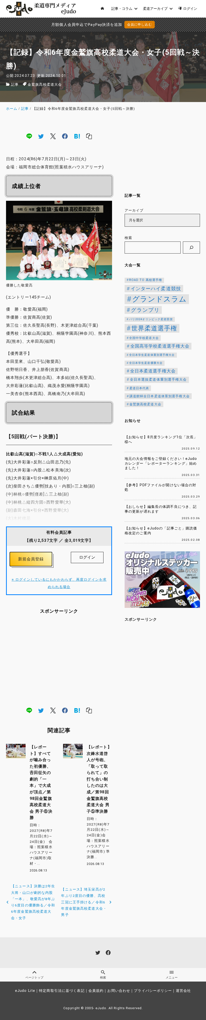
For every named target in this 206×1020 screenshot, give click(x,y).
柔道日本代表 (139, 388)
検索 (128, 238)
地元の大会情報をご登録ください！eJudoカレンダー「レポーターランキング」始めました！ (161, 463)
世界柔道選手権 (154, 328)
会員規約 (96, 991)
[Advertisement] (59, 660)
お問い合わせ (118, 991)
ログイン (87, 557)
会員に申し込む (139, 24)
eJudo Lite (25, 991)
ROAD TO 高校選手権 (145, 280)
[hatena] (77, 136)
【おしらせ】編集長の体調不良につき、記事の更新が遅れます (161, 509)
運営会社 (183, 991)
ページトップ (34, 977)
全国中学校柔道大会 (144, 338)
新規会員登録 (31, 559)
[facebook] (65, 136)
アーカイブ (134, 210)
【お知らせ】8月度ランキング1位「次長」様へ (161, 439)
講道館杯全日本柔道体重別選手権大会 (159, 396)
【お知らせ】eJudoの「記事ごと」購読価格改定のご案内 (161, 530)
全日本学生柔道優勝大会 (146, 363)
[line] (29, 136)
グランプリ (145, 310)
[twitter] (41, 136)
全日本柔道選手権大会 (153, 370)
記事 (15, 84)
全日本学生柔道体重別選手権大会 (152, 355)
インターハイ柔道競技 (156, 289)
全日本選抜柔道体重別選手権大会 (158, 379)
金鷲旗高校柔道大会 (45, 84)
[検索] (191, 247)
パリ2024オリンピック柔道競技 (151, 319)
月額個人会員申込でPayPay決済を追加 (86, 24)
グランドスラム (159, 299)
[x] (53, 136)
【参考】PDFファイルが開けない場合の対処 (160, 487)
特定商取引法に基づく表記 (61, 991)
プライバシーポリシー (153, 991)
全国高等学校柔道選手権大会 (160, 346)
